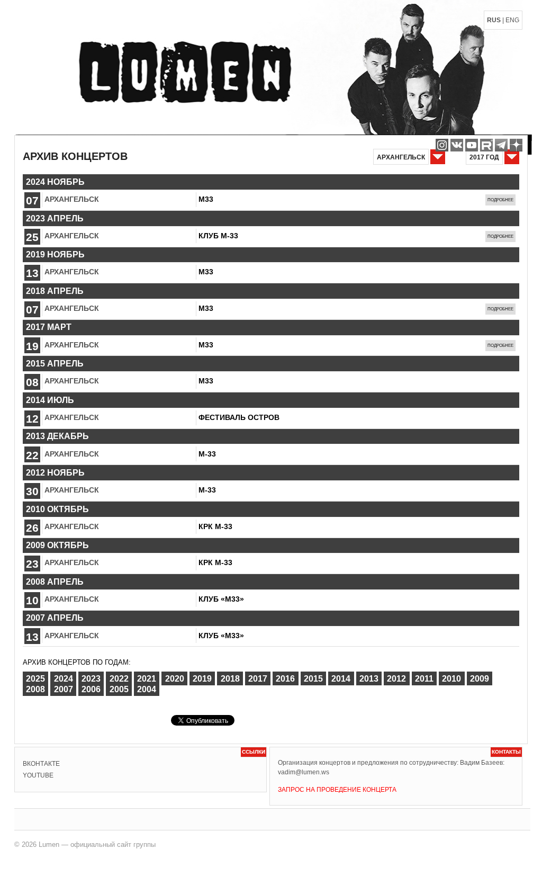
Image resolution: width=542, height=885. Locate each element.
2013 (368, 678)
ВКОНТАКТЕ (41, 763)
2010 (451, 678)
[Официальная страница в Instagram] (442, 145)
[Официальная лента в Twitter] (486, 145)
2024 (63, 678)
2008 (35, 689)
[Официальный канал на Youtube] (471, 145)
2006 (91, 689)
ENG (512, 20)
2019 (202, 678)
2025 (35, 678)
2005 (119, 689)
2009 (479, 678)
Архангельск (71, 199)
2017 (257, 678)
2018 (230, 678)
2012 (396, 678)
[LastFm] (501, 145)
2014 (340, 678)
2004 (146, 689)
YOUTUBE (38, 775)
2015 (313, 678)
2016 (285, 678)
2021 (146, 678)
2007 (63, 689)
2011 (424, 678)
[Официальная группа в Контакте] (456, 145)
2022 (119, 678)
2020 (174, 678)
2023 (91, 678)
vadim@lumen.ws (303, 772)
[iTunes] (516, 145)
